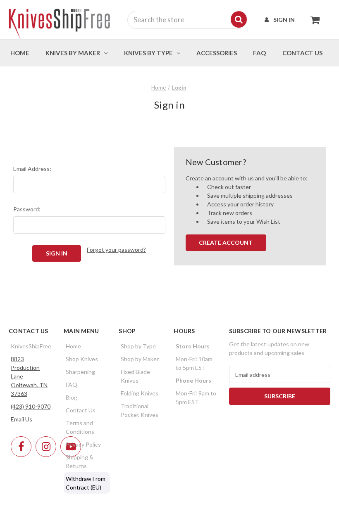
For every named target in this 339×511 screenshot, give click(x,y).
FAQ (259, 53)
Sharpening (80, 371)
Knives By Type (148, 53)
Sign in (284, 19)
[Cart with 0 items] (313, 20)
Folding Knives (139, 393)
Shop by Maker (140, 358)
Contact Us (80, 410)
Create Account (226, 242)
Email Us (21, 419)
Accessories (216, 53)
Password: (27, 209)
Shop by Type (138, 346)
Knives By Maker (72, 53)
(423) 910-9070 (30, 406)
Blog (71, 397)
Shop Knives (82, 358)
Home (19, 53)
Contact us (302, 53)
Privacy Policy (83, 444)
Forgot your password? (116, 249)
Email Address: (32, 168)
